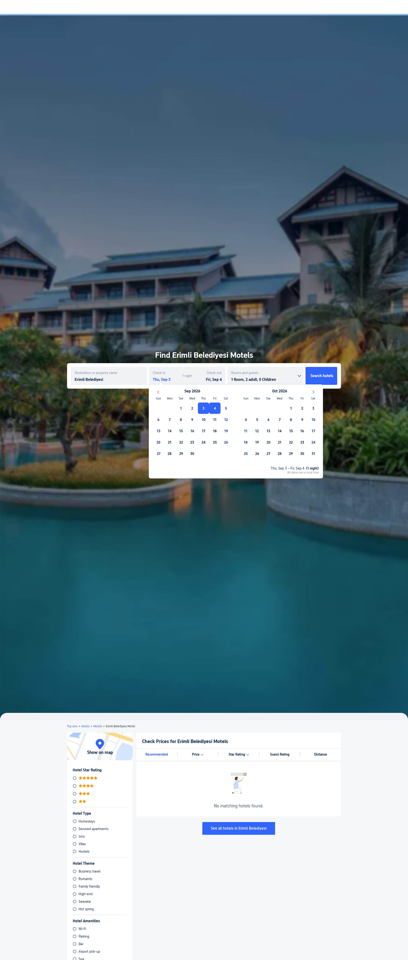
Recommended (156, 754)
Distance (320, 754)
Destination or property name (96, 373)
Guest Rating (279, 754)
